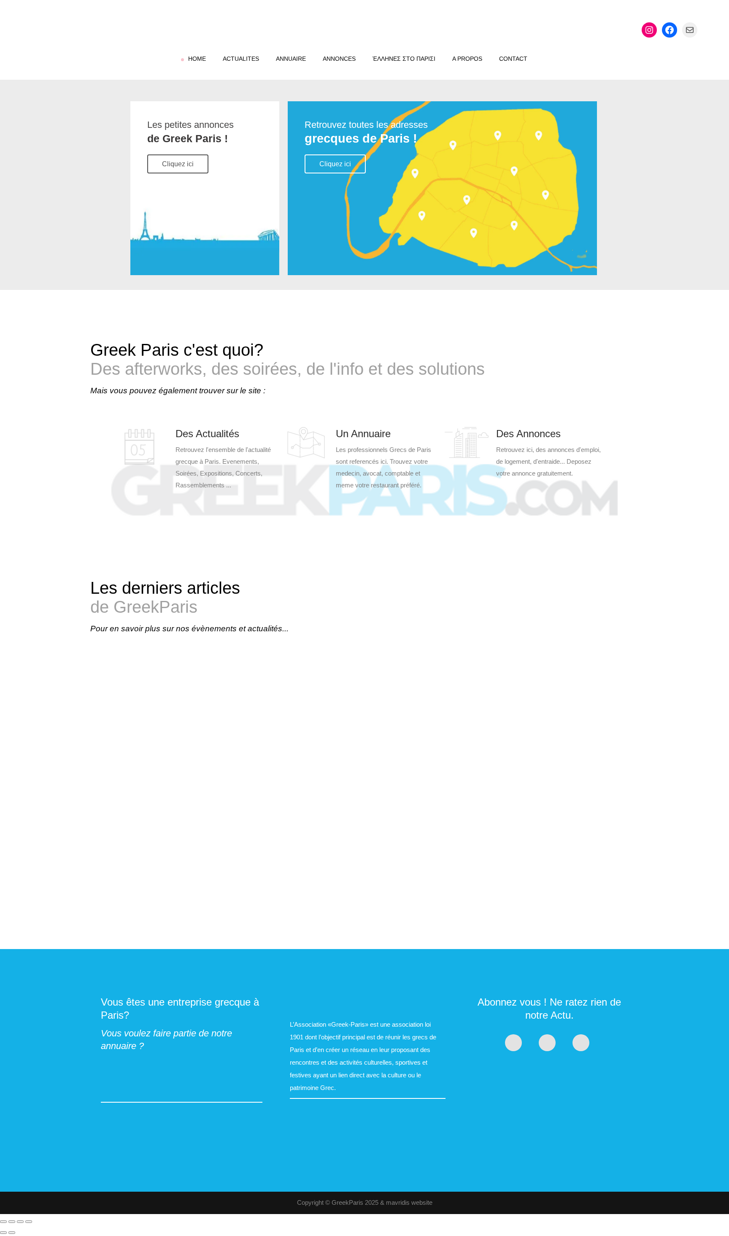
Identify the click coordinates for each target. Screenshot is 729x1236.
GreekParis (347, 1202)
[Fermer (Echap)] (28, 1221)
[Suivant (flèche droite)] (11, 1232)
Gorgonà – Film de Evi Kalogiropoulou (177, 768)
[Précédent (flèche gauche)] (3, 1232)
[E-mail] (689, 30)
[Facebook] (669, 30)
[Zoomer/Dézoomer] (3, 1221)
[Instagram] (649, 30)
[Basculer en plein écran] (11, 1221)
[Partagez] (20, 1221)
